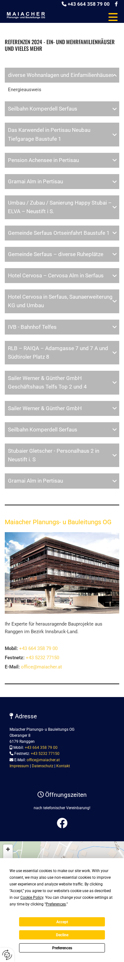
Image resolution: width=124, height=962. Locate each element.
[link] (114, 75)
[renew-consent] (7, 955)
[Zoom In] (8, 849)
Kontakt (63, 766)
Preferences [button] (56, 904)
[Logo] (26, 15)
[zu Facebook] (62, 823)
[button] (86, 17)
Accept (62, 922)
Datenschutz (42, 766)
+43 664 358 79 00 (89, 4)
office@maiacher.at (41, 667)
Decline (62, 935)
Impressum (19, 766)
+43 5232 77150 (42, 658)
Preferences (62, 948)
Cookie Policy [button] (31, 897)
